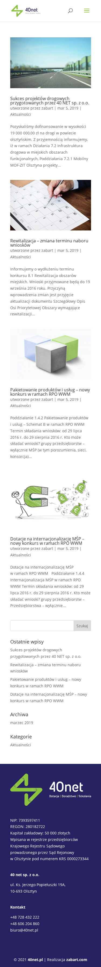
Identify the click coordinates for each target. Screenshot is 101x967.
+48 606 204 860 (24, 923)
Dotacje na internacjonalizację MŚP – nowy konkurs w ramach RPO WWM (47, 541)
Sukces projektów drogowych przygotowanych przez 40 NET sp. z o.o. (49, 100)
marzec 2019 (21, 722)
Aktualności (20, 114)
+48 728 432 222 (24, 917)
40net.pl (35, 959)
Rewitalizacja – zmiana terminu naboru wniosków (49, 243)
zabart (47, 108)
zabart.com (76, 959)
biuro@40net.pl (24, 930)
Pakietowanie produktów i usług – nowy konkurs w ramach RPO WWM (50, 392)
